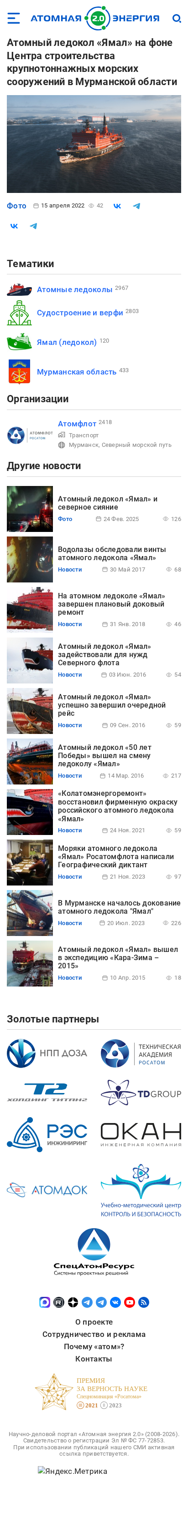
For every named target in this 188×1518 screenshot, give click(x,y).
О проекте (94, 1321)
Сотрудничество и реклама (94, 1334)
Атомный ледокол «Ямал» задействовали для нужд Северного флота (104, 655)
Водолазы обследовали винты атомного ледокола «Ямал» (112, 553)
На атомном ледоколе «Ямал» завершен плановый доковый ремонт (112, 604)
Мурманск (84, 444)
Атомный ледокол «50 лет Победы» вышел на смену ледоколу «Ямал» (104, 756)
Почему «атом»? (94, 1346)
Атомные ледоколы (75, 289)
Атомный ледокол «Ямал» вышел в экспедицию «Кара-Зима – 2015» (118, 958)
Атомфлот (77, 423)
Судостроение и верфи (80, 312)
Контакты (93, 1358)
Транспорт (84, 435)
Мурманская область (77, 371)
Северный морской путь (137, 444)
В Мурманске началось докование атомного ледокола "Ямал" (119, 907)
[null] (117, 206)
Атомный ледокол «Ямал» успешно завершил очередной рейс (112, 705)
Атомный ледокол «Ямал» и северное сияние (107, 503)
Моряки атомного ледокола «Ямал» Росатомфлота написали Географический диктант (116, 857)
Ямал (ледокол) (67, 342)
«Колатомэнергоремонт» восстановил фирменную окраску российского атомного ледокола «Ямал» (118, 806)
